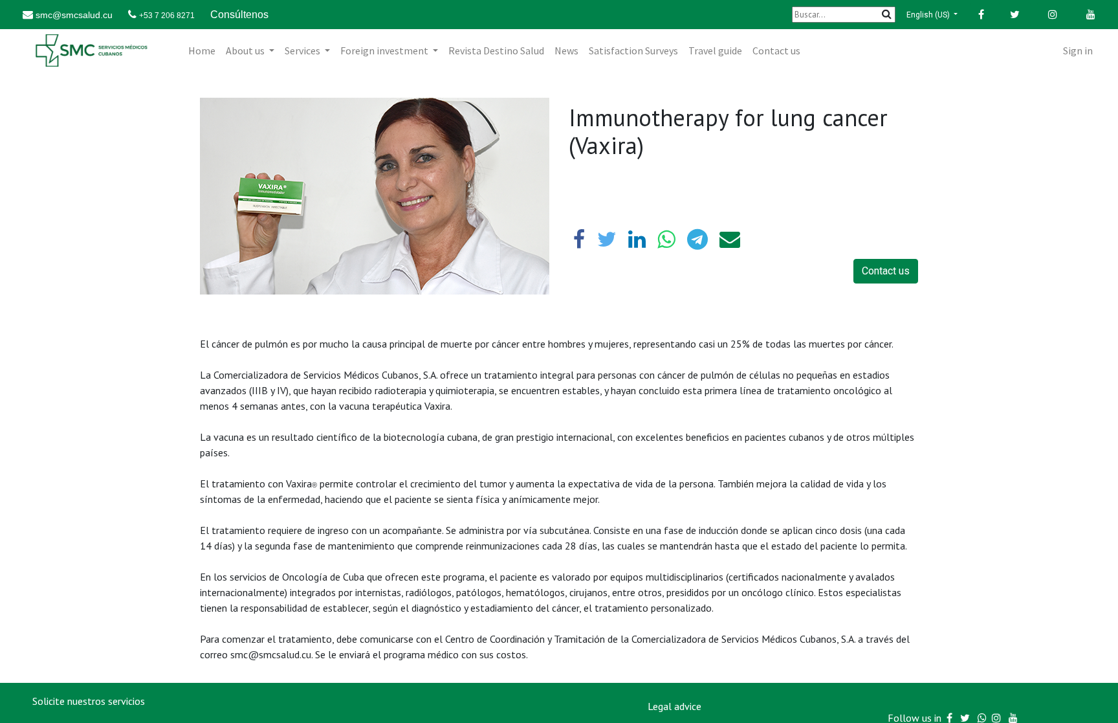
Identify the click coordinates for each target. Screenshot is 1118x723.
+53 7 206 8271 (167, 15)
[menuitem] (202, 50)
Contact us (886, 271)
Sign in (1078, 50)
